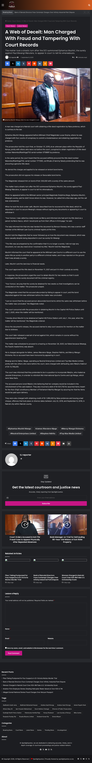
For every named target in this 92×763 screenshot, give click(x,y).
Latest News (22, 26)
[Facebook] (7, 63)
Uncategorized (62, 730)
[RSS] (51, 749)
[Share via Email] (63, 443)
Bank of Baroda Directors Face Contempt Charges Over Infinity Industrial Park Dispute (46, 577)
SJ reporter (13, 57)
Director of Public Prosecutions (62, 709)
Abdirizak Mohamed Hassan (29, 705)
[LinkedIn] (18, 63)
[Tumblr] (23, 63)
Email (7, 638)
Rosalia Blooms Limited (26, 716)
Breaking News (7, 730)
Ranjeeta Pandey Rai (9, 716)
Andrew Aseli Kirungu (47, 705)
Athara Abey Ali (8, 709)
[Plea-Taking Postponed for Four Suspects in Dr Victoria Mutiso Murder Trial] (17, 566)
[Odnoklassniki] (45, 63)
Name (8, 629)
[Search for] (89, 5)
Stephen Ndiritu (48, 433)
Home (9, 21)
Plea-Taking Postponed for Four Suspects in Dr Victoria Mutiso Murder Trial (16, 577)
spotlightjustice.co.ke (66, 759)
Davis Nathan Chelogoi (42, 709)
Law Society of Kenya (64, 713)
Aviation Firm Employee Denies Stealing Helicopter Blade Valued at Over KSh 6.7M (32, 689)
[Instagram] (48, 749)
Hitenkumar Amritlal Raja (32, 713)
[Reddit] (34, 63)
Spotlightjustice (38, 759)
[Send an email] (17, 57)
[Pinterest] (29, 63)
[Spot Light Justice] (11, 5)
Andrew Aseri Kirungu (64, 705)
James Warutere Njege (47, 428)
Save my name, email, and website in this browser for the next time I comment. (35, 648)
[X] (13, 63)
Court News (16, 21)
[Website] (21, 458)
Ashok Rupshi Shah (80, 705)
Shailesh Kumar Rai (43, 716)
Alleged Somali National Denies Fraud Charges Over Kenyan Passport (28, 692)
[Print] (69, 443)
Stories (39, 730)
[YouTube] (46, 749)
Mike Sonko (77, 713)
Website (51, 638)
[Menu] (3, 5)
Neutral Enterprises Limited (24, 433)
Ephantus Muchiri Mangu (20, 428)
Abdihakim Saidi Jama (10, 705)
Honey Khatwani (48, 713)
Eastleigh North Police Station (12, 713)
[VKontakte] (39, 63)
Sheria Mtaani (56, 716)
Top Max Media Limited (71, 433)
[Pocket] (50, 63)
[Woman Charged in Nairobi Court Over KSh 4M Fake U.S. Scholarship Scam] (74, 566)
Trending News (49, 730)
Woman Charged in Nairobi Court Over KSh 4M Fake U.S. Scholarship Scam (73, 577)
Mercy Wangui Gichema (72, 428)
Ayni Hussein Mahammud (24, 709)
